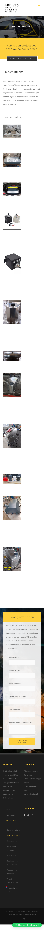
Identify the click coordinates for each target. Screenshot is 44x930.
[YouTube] (31, 815)
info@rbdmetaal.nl (31, 786)
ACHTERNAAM (15, 683)
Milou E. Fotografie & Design (27, 914)
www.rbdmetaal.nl (31, 794)
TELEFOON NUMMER (17, 697)
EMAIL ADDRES (15, 670)
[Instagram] (28, 815)
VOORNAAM (14, 657)
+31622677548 (35, 779)
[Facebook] (24, 815)
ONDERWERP (14, 709)
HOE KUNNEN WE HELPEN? (21, 723)
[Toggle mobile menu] (39, 6)
